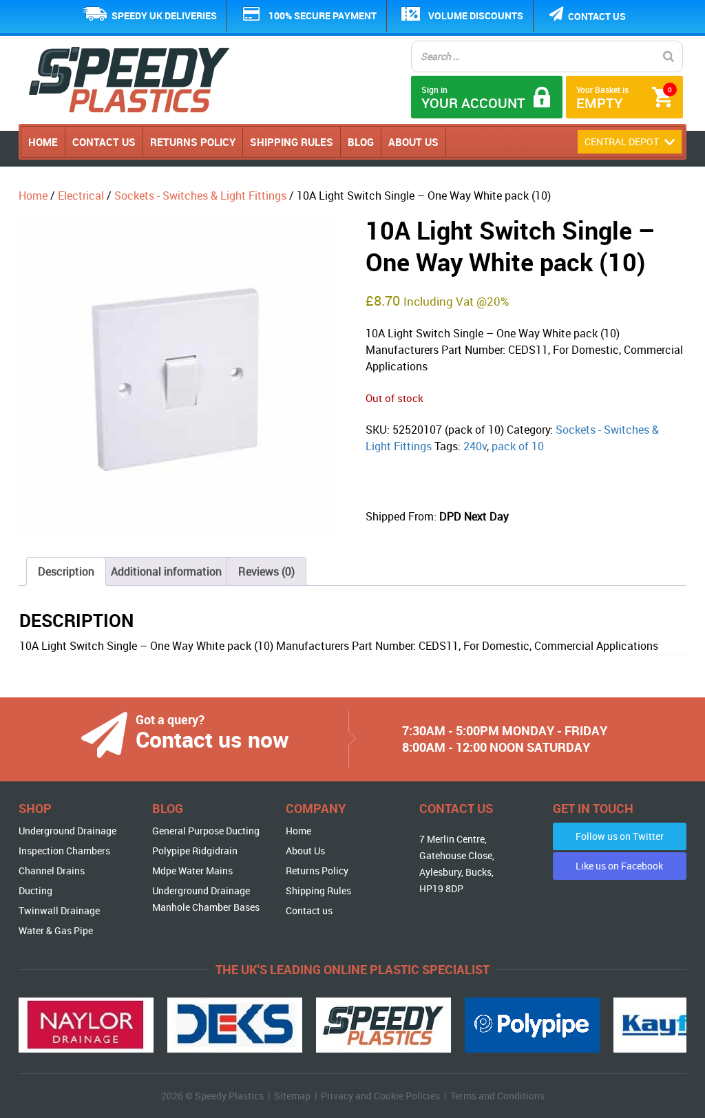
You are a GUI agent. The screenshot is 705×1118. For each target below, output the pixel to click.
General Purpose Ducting (206, 830)
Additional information (166, 571)
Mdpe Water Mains (192, 870)
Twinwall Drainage (59, 910)
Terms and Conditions (497, 1095)
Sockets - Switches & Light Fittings (200, 195)
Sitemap (292, 1095)
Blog (361, 142)
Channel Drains (52, 870)
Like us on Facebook (619, 865)
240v (475, 446)
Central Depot (623, 141)
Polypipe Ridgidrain (195, 850)
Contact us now (212, 739)
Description (66, 571)
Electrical (81, 195)
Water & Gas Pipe (56, 930)
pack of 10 (518, 446)
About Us (413, 142)
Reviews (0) (266, 571)
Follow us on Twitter (620, 836)
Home (43, 142)
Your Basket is (624, 98)
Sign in (473, 98)
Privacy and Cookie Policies (380, 1095)
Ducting (35, 890)
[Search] (668, 56)
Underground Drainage (67, 830)
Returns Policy (192, 142)
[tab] (66, 571)
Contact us (597, 16)
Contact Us (104, 142)
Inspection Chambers (64, 850)
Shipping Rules (291, 142)
